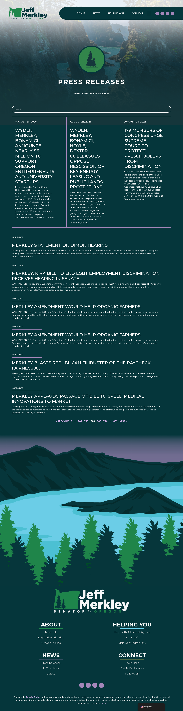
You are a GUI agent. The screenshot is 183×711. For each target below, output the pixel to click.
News (96, 13)
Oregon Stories (51, 642)
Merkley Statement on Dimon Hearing (60, 245)
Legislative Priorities (51, 637)
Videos (51, 673)
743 (86, 421)
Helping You (116, 13)
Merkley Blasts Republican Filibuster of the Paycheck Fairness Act (81, 365)
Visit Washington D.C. (132, 642)
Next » (123, 421)
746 (105, 421)
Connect (137, 13)
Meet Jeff (51, 632)
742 (80, 421)
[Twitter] (172, 13)
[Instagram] (162, 13)
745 (99, 421)
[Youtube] (167, 13)
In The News (51, 668)
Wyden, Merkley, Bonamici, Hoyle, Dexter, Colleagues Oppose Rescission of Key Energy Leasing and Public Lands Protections (87, 158)
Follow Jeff (132, 673)
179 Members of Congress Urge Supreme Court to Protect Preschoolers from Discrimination (143, 148)
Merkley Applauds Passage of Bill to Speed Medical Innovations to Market (78, 398)
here (103, 703)
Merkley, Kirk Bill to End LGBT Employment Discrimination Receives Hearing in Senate (86, 276)
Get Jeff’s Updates (132, 668)
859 (115, 421)
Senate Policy (33, 697)
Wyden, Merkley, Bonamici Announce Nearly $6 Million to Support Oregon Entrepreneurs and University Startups (34, 156)
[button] (149, 13)
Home (77, 93)
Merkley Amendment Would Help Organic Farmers (76, 306)
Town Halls (132, 662)
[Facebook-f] (157, 13)
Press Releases (51, 662)
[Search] (167, 109)
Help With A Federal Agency (132, 632)
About (81, 13)
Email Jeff (132, 637)
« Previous (62, 421)
